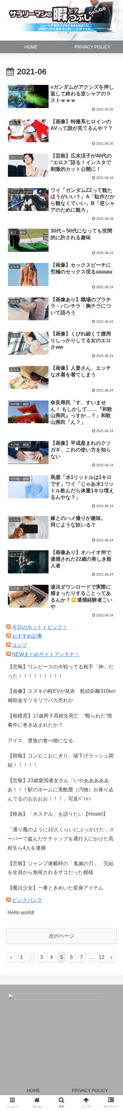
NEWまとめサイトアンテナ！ (45, 654)
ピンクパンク (27, 900)
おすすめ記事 (27, 636)
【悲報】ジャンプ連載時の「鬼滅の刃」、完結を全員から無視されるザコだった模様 (61, 868)
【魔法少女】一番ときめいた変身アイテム (55, 888)
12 (101, 957)
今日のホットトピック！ (39, 627)
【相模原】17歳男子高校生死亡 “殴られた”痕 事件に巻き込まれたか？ (62, 720)
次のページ (61, 936)
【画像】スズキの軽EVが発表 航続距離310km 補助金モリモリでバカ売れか (62, 695)
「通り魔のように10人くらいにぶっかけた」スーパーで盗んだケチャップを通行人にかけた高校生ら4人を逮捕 (61, 839)
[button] (110, 739)
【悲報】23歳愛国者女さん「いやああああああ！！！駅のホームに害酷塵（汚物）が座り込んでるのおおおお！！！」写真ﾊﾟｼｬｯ (61, 789)
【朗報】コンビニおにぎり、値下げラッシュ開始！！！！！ (61, 760)
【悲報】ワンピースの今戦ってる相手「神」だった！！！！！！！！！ (61, 671)
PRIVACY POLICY (90, 1090)
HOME (33, 1090)
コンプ (19, 645)
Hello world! (21, 912)
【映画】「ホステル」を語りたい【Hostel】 (58, 814)
